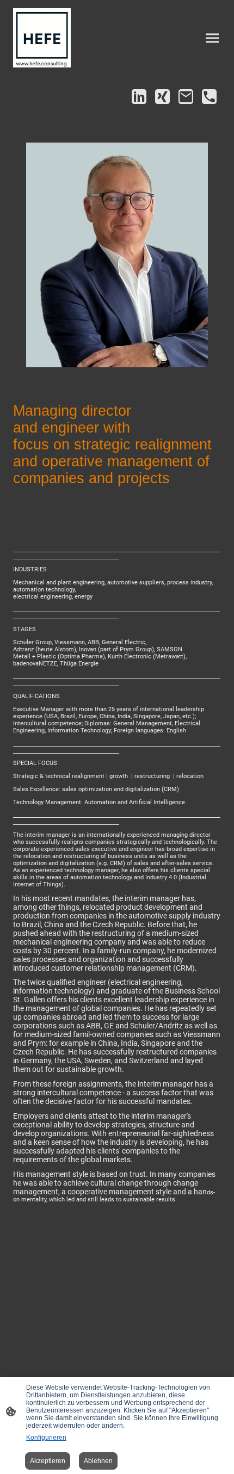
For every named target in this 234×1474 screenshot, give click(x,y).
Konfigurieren (46, 1437)
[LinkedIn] (139, 96)
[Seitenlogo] (42, 37)
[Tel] (209, 96)
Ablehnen (98, 1461)
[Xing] (162, 96)
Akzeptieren (47, 1461)
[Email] (185, 96)
